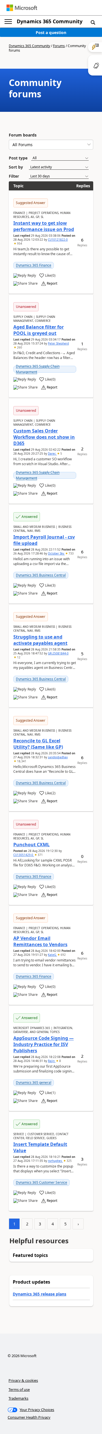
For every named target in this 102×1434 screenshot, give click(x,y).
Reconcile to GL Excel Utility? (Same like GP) (38, 744)
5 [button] (61, 453)
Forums (59, 45)
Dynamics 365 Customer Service (41, 1182)
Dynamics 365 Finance (33, 265)
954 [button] (19, 243)
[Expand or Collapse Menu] (8, 22)
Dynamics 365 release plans (39, 1294)
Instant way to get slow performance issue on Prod (43, 226)
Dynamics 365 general (33, 1082)
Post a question (51, 32)
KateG (52, 955)
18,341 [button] (21, 761)
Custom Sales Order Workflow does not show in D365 (44, 437)
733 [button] (71, 553)
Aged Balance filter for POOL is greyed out (38, 330)
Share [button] (33, 283)
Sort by (16, 167)
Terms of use (19, 1389)
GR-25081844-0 (58, 653)
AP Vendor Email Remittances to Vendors (40, 941)
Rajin (52, 1061)
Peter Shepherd (58, 343)
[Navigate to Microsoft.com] (22, 8)
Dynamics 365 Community (49, 21)
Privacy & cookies (23, 1380)
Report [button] (52, 283)
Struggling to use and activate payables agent (40, 640)
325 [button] (69, 1161)
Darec (52, 453)
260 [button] (19, 347)
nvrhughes (55, 1161)
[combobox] (51, 145)
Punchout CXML (31, 844)
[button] (93, 22)
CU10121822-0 (58, 240)
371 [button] (40, 855)
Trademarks (18, 1398)
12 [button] (18, 657)
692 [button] (63, 955)
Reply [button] (31, 275)
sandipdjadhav (58, 757)
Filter (14, 176)
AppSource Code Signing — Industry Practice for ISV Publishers (43, 1044)
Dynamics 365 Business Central (41, 575)
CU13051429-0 (23, 855)
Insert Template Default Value (40, 1147)
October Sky (56, 553)
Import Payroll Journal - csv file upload (44, 540)
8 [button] (59, 1061)
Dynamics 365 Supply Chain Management (38, 369)
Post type (18, 158)
